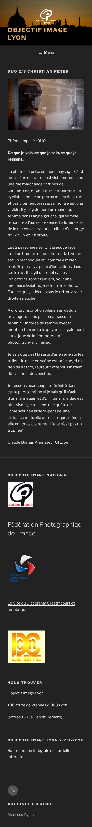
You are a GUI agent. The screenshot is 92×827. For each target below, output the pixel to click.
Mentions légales (21, 814)
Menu (49, 52)
